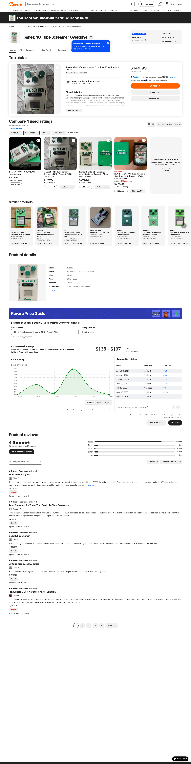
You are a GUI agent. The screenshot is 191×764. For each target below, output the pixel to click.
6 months (90, 402)
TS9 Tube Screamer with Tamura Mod (179, 233)
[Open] (76, 332)
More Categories (111, 10)
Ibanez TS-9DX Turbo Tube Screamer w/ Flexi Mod (73, 234)
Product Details (45, 50)
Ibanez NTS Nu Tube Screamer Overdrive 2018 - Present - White (93, 68)
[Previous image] (14, 89)
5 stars (91, 442)
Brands (129, 10)
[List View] (153, 124)
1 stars (90, 455)
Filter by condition (88, 328)
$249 (165, 392)
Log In (180, 4)
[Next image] (57, 89)
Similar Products (27, 50)
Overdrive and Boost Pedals (78, 286)
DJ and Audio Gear (95, 10)
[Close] (107, 43)
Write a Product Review (22, 452)
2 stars (90, 452)
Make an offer (155, 99)
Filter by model (17, 328)
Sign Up (173, 4)
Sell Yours (175, 423)
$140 (165, 375)
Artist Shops (155, 10)
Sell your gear (147, 4)
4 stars (91, 445)
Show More (53, 290)
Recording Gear (74, 10)
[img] (90, 81)
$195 (165, 388)
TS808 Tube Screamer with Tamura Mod (152, 233)
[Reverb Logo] (15, 4)
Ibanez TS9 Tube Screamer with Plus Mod (20, 233)
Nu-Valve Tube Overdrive (99, 232)
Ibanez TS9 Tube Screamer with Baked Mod (45, 234)
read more (92, 485)
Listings (12, 50)
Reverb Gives (166, 10)
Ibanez (70, 267)
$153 (165, 396)
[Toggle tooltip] (26, 57)
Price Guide (61, 50)
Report (13, 492)
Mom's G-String (78, 81)
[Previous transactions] (173, 407)
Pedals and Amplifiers (40, 10)
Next (110, 626)
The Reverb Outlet (16, 10)
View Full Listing (74, 110)
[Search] (131, 4)
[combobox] (42, 332)
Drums (84, 10)
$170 (165, 371)
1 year (99, 402)
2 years (107, 402)
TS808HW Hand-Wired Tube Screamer (126, 233)
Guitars (27, 10)
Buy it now (155, 86)
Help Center (177, 10)
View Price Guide (156, 423)
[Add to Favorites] (91, 37)
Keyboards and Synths (58, 10)
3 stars (91, 448)
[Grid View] (149, 124)
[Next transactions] (178, 407)
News (136, 10)
